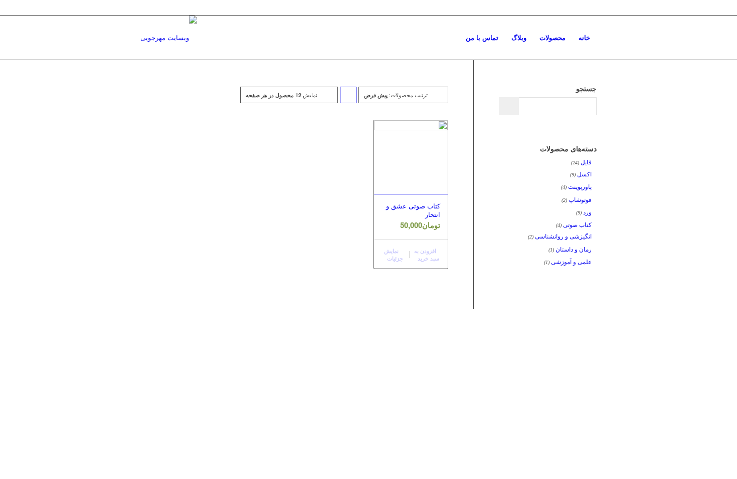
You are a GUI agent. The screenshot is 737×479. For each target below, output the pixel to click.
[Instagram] (143, 7)
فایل (586, 162)
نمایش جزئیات (393, 254)
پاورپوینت (580, 186)
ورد (587, 212)
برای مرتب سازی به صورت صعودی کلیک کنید (348, 97)
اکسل (584, 174)
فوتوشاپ (580, 199)
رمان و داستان (574, 249)
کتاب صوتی (577, 224)
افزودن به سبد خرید (427, 254)
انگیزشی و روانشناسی (563, 236)
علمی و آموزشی (571, 262)
